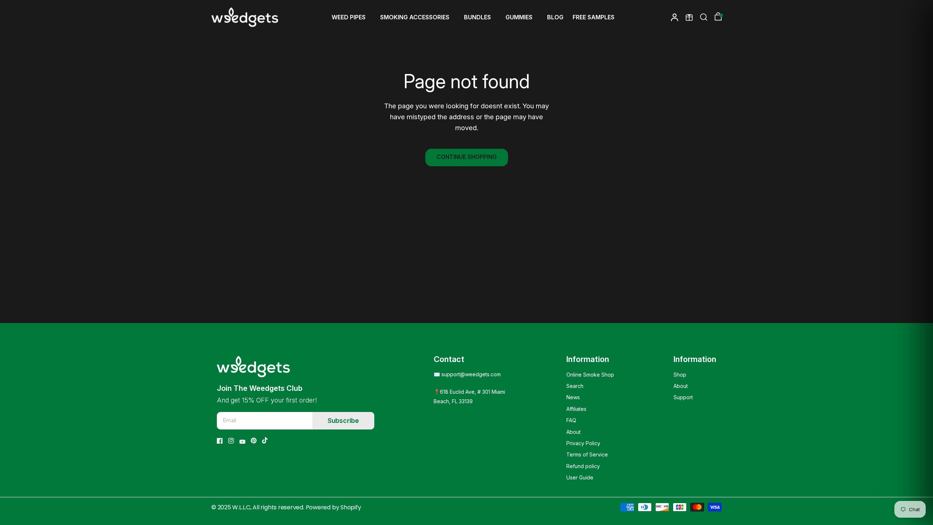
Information (587, 359)
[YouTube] (242, 442)
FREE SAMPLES (593, 17)
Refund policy (583, 466)
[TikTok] (265, 440)
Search (574, 386)
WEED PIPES (349, 17)
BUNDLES (477, 17)
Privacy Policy (583, 443)
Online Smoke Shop (590, 375)
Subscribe (343, 420)
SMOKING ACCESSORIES (414, 17)
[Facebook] (220, 441)
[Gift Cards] (689, 17)
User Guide (579, 477)
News (573, 397)
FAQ (571, 420)
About (573, 432)
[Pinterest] (254, 441)
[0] (716, 17)
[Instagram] (231, 441)
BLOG (555, 17)
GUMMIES (518, 17)
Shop (680, 375)
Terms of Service (587, 454)
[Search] (703, 17)
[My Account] (674, 17)
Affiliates (576, 409)
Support (683, 397)
